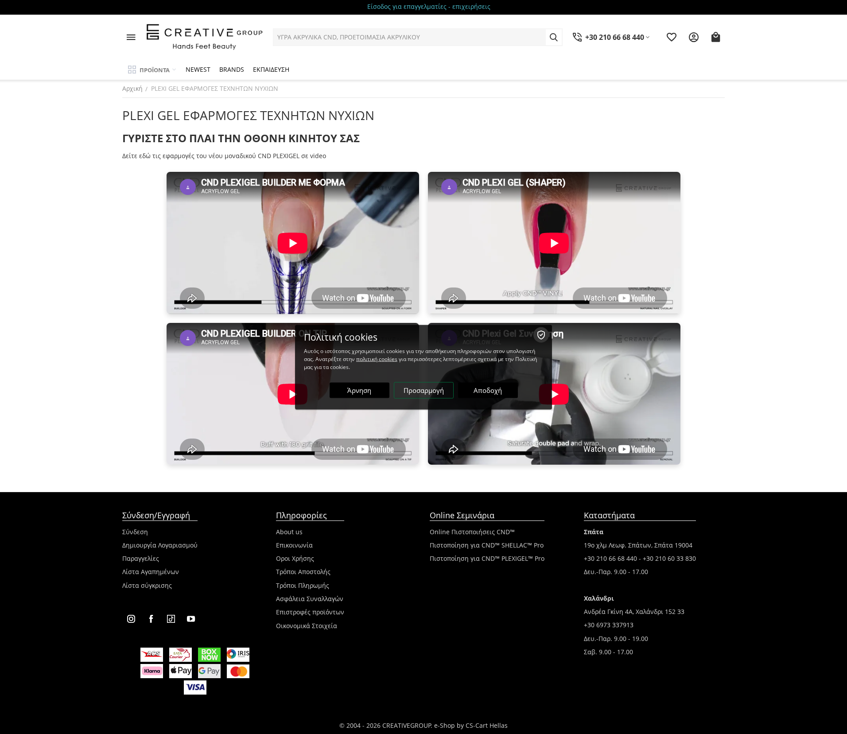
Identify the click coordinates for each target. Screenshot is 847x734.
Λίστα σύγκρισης (147, 585)
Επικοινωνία (294, 545)
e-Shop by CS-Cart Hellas (471, 725)
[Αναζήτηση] (554, 37)
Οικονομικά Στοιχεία (306, 625)
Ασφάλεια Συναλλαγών (309, 598)
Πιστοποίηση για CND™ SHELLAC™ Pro (487, 545)
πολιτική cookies (376, 358)
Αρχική (132, 88)
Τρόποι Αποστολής (303, 571)
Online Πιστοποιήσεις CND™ (472, 532)
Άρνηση (359, 389)
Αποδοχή (488, 389)
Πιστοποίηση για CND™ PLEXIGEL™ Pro (487, 558)
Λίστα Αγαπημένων (150, 571)
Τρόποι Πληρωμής (302, 585)
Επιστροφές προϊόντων (310, 612)
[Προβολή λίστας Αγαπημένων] (671, 37)
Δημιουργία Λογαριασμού (160, 545)
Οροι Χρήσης (295, 558)
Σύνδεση (135, 532)
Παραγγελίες (140, 558)
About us (289, 532)
